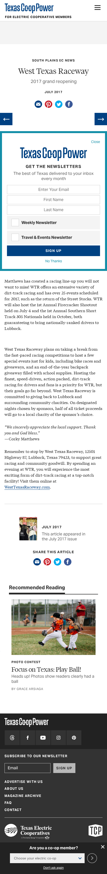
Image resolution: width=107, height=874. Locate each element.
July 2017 (53, 92)
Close (95, 142)
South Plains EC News (53, 60)
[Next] (101, 119)
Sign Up (54, 250)
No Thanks (53, 261)
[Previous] (6, 119)
